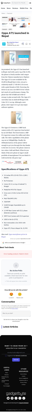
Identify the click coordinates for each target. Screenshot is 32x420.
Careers (23, 376)
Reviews (15, 8)
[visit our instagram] (12, 398)
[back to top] (29, 416)
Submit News (23, 374)
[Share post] (30, 44)
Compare (6, 384)
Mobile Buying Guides (5, 377)
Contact (23, 384)
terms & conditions (21, 356)
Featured (9, 13)
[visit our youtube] (8, 398)
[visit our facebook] (16, 398)
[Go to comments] (22, 44)
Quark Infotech (23, 403)
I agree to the (17, 356)
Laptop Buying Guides (5, 381)
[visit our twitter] (19, 398)
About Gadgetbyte (23, 378)
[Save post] (26, 44)
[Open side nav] (30, 3)
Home (3, 8)
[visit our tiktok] (23, 398)
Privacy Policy (14, 308)
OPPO (10, 29)
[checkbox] (6, 355)
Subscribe (16, 360)
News (9, 8)
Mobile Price (24, 8)
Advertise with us (23, 380)
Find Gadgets (6, 386)
